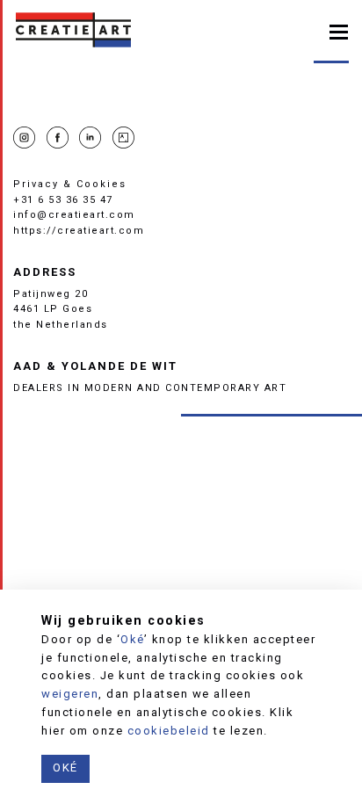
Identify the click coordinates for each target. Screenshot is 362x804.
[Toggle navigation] (339, 30)
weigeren (69, 693)
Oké (132, 639)
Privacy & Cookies (70, 184)
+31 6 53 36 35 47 (63, 200)
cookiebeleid (168, 730)
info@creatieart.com (74, 215)
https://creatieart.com (78, 230)
